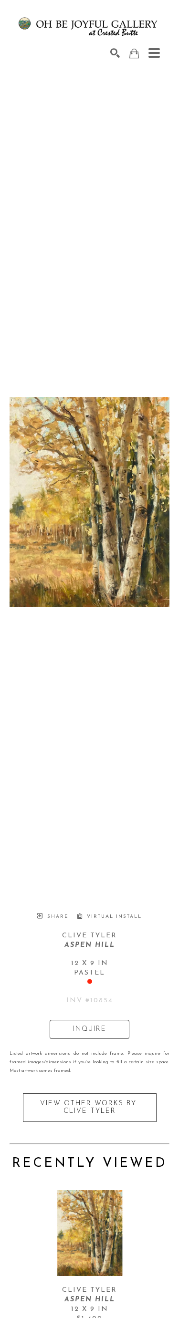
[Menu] (154, 53)
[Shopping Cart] (134, 53)
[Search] (115, 53)
